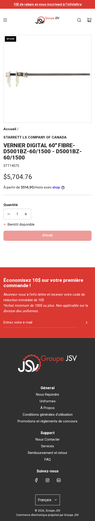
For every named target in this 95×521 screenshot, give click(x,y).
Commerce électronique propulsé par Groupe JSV (47, 515)
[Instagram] (47, 480)
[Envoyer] (86, 323)
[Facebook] (36, 480)
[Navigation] (5, 20)
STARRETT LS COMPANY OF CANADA (35, 137)
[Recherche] (79, 20)
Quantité (10, 205)
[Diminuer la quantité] (9, 214)
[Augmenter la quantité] (26, 214)
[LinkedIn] (58, 480)
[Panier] (89, 20)
